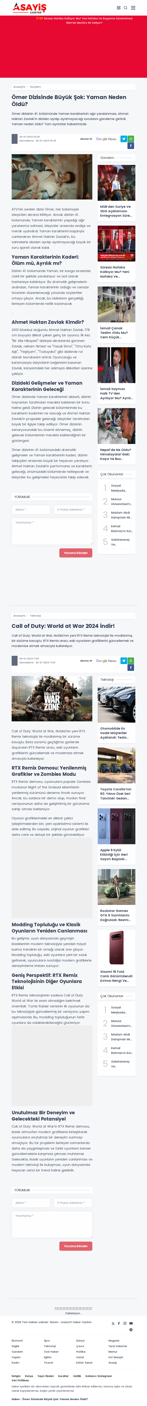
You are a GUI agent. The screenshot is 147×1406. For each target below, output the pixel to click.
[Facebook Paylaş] (130, 145)
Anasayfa (19, 87)
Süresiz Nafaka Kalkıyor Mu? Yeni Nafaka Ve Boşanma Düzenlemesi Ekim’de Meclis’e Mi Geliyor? (84, 21)
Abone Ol (86, 139)
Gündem (35, 87)
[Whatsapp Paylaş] (130, 139)
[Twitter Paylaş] (123, 139)
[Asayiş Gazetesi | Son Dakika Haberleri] (30, 7)
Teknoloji (35, 615)
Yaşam (34, 1309)
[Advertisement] (73, 53)
